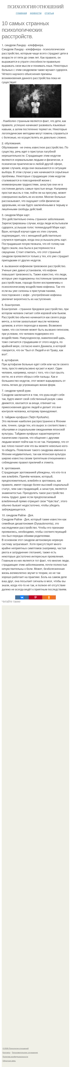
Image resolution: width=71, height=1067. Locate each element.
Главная (21, 13)
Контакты (6, 1052)
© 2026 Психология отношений (16, 1048)
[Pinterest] (35, 597)
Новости (36, 13)
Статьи (49, 13)
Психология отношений (35, 6)
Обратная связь (9, 1060)
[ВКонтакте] (22, 597)
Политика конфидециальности (15, 1056)
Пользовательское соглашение (25, 1052)
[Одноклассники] (49, 597)
